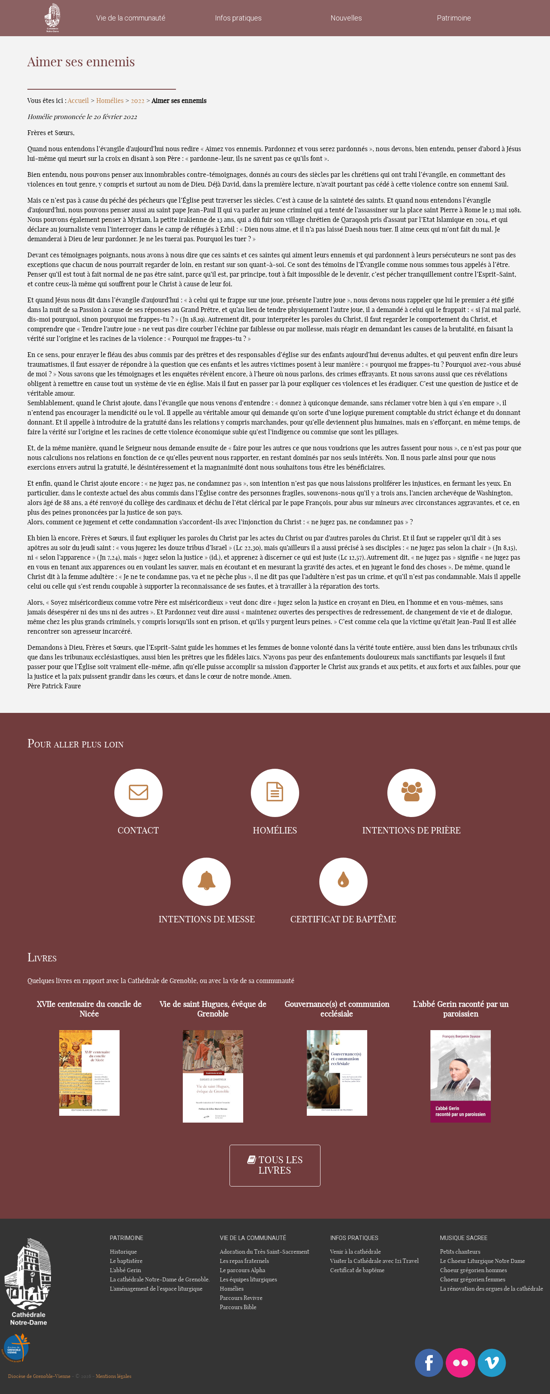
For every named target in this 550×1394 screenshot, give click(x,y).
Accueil (78, 101)
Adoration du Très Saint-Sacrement (264, 1252)
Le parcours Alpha (242, 1270)
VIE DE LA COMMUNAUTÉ (253, 1238)
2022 (138, 101)
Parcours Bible (238, 1307)
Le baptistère (126, 1261)
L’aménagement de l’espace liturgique (156, 1289)
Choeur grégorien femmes (472, 1280)
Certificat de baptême (357, 1270)
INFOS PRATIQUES (354, 1238)
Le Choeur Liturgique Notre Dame (482, 1261)
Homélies (110, 101)
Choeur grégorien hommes (473, 1270)
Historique (123, 1252)
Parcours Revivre (241, 1298)
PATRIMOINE (126, 1238)
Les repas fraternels (244, 1261)
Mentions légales (113, 1376)
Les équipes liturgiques (248, 1280)
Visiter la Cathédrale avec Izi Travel (374, 1261)
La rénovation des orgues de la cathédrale (491, 1289)
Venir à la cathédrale (355, 1252)
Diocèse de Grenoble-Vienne (39, 1376)
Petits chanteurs (460, 1252)
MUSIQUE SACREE (464, 1238)
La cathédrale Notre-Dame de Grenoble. (160, 1280)
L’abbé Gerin (125, 1270)
